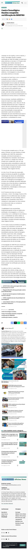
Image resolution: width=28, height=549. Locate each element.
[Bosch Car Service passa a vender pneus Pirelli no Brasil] (5, 399)
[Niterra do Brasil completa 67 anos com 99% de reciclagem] (5, 418)
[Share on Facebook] (5, 19)
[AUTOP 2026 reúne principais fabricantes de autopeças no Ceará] (5, 387)
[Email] (9, 19)
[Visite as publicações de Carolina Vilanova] (2, 328)
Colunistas (22, 434)
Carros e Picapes (22, 443)
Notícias (4, 7)
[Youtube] (6, 533)
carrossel (11, 309)
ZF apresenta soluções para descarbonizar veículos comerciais (9, 453)
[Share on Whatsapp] (18, 323)
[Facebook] (2, 533)
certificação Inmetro (7, 317)
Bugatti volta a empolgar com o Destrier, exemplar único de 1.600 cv (9, 436)
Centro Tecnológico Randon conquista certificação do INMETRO (11, 314)
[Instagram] (8, 533)
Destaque (22, 435)
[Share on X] (7, 19)
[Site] (26, 328)
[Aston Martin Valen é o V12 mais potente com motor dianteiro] (5, 412)
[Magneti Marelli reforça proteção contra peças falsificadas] (5, 393)
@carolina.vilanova (5, 342)
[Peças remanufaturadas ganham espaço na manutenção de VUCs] (5, 425)
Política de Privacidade (10, 545)
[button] (22, 545)
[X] (4, 533)
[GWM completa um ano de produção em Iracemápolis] (5, 406)
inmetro (15, 317)
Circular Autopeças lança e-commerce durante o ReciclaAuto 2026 (9, 461)
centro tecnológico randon (8, 311)
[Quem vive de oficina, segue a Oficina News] (14, 281)
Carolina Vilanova (10, 22)
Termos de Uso (6, 546)
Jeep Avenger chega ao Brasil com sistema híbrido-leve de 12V (9, 444)
